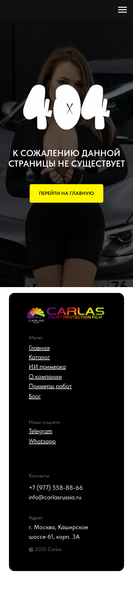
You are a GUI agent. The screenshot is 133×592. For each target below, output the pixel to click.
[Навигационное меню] (122, 10)
